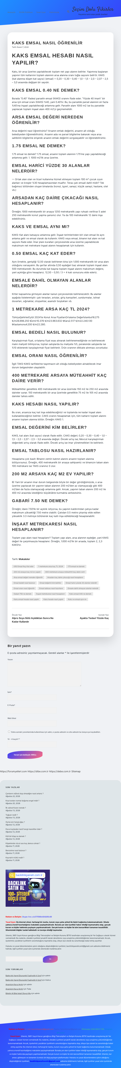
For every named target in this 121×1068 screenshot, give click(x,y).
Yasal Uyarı (41, 12)
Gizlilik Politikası (26, 12)
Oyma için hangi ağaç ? (15, 822)
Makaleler (24, 559)
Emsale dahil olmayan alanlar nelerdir (83, 588)
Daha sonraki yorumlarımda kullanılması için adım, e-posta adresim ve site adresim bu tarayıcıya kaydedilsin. (55, 732)
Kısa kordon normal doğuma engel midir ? (22, 801)
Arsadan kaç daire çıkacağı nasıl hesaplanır (65, 577)
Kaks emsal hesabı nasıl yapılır (26, 599)
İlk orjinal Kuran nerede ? (16, 808)
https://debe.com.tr (60, 771)
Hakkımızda (54, 12)
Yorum (10, 659)
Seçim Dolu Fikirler (92, 9)
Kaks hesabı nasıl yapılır (53, 599)
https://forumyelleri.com (13, 771)
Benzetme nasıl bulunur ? (16, 850)
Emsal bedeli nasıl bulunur (24, 583)
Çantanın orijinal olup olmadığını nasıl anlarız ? (25, 793)
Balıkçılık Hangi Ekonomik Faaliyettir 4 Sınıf (23, 975)
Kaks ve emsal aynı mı (77, 599)
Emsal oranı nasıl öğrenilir (24, 588)
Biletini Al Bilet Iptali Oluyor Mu (18, 993)
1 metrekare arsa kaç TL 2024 (50, 566)
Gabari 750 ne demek (22, 594)
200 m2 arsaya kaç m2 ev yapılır (27, 572)
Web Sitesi (12, 718)
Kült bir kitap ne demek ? (16, 836)
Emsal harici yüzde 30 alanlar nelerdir (81, 583)
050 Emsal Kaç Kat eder (23, 566)
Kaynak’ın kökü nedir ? (15, 857)
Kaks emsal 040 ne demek (80, 594)
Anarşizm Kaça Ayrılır (14, 984)
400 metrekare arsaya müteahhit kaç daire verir (65, 572)
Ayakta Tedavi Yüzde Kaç (94, 618)
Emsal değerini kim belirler (50, 583)
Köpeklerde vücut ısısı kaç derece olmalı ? (23, 843)
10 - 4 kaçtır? (14, 739)
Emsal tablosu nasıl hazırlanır (51, 588)
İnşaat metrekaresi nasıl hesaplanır (50, 594)
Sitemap (76, 771)
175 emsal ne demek (76, 566)
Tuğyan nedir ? (12, 815)
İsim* (10, 692)
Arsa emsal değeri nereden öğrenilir (28, 577)
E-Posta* (11, 705)
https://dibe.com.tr (38, 771)
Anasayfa (11, 12)
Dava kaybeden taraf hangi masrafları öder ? (24, 829)
